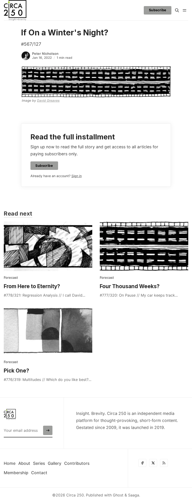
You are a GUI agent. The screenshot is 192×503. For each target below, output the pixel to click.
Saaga (133, 495)
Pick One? (16, 370)
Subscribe (157, 10)
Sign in (76, 176)
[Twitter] (153, 463)
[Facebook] (142, 463)
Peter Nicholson (45, 54)
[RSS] (164, 463)
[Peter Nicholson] (25, 55)
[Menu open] (184, 10)
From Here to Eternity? (32, 286)
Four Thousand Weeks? (129, 286)
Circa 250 (75, 495)
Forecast (11, 277)
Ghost (118, 495)
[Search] (177, 10)
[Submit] (47, 430)
